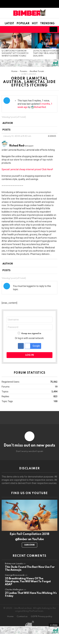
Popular (23, 23)
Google (36, 345)
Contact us (22, 616)
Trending (47, 23)
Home (10, 616)
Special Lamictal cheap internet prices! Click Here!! (27, 169)
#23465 (52, 136)
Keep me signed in (31, 333)
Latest (9, 23)
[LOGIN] (43, 29)
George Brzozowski (14, 575)
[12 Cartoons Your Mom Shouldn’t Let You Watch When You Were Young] (15, 40)
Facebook (21, 346)
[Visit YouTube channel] (29, 515)
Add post (53, 29)
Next (57, 46)
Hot (35, 23)
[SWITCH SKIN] (31, 29)
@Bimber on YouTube (29, 539)
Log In (29, 355)
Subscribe (29, 545)
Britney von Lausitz (14, 564)
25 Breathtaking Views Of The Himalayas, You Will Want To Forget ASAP (28, 581)
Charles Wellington (14, 590)
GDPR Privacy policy (41, 616)
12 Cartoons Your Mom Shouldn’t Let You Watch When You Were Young (15, 53)
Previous (1, 46)
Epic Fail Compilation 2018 (29, 534)
